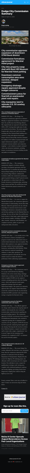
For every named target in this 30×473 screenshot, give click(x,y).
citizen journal (6, 2)
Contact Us (4, 388)
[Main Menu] (28, 2)
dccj (2, 8)
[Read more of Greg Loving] (3, 21)
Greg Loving (5, 25)
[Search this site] (25, 2)
